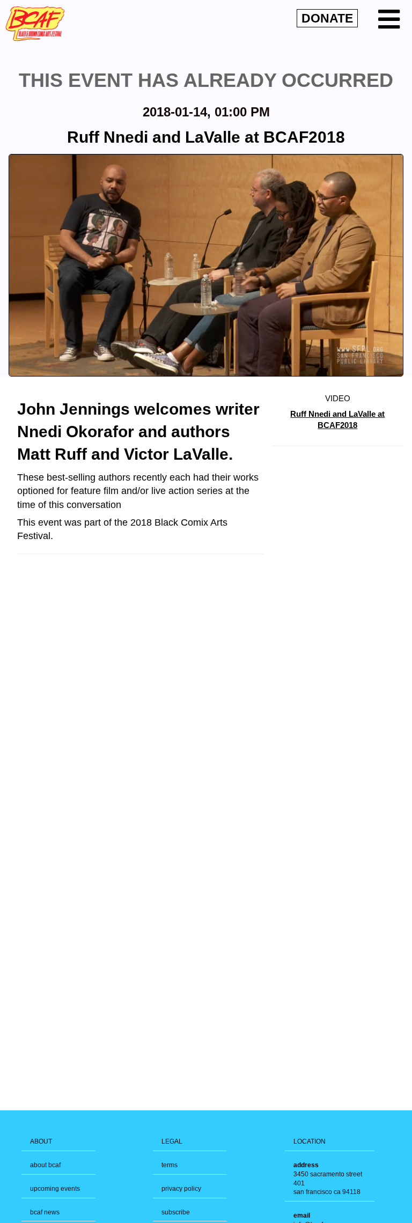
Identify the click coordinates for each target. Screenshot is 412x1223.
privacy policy (181, 1188)
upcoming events (55, 1188)
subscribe (175, 1212)
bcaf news (45, 1212)
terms (169, 1165)
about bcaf (45, 1165)
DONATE (327, 18)
